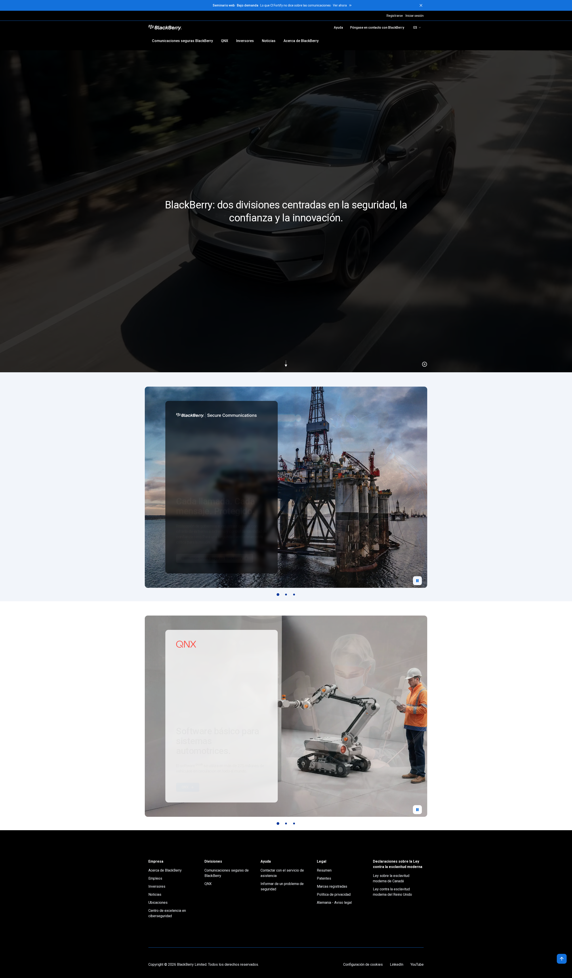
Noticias (268, 41)
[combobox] (417, 27)
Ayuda (338, 27)
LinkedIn (396, 964)
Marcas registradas (332, 886)
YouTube (417, 964)
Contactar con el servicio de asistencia (282, 873)
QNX (224, 41)
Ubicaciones (158, 902)
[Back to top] (562, 959)
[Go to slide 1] (278, 594)
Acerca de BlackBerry (301, 41)
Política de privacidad (334, 894)
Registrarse (395, 15)
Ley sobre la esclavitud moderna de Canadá (391, 878)
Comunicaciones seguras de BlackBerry (226, 873)
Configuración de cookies (363, 964)
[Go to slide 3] (294, 594)
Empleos (155, 878)
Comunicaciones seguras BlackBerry (182, 41)
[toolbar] (286, 594)
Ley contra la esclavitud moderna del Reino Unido (392, 892)
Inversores (245, 41)
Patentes (324, 878)
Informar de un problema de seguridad (282, 886)
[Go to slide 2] (286, 594)
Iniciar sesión (415, 15)
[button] (286, 211)
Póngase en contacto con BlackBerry (377, 27)
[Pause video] (422, 362)
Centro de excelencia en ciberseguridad (167, 913)
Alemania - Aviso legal (334, 902)
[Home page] (196, 27)
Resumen (324, 870)
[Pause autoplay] (417, 580)
